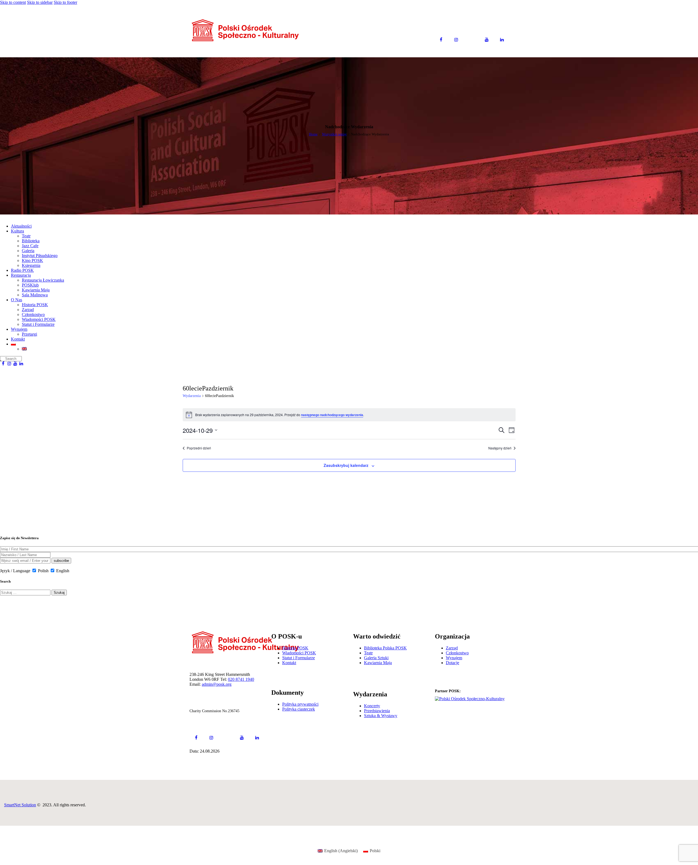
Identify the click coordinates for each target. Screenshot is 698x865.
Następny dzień (500, 448)
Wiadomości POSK (299, 653)
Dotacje (452, 662)
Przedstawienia (377, 710)
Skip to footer (65, 2)
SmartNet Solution (20, 805)
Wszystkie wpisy (334, 134)
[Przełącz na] (354, 344)
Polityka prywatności (300, 704)
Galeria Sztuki (376, 657)
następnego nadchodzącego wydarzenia (332, 414)
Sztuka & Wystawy (380, 715)
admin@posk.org (216, 684)
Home (313, 134)
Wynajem (454, 657)
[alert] (349, 414)
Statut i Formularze (298, 657)
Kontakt (289, 662)
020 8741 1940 (241, 679)
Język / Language (15, 570)
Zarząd (452, 648)
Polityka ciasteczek (298, 709)
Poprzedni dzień (199, 448)
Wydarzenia (192, 396)
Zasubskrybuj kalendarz (346, 465)
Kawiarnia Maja (378, 662)
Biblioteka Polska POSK (385, 648)
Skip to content (13, 2)
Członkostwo (457, 653)
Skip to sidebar (40, 2)
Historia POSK (295, 648)
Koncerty (372, 705)
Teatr (368, 653)
